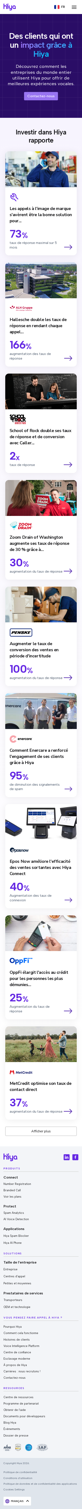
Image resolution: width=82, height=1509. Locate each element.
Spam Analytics (13, 1212)
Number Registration (17, 1184)
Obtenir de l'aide (14, 1410)
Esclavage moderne (16, 1358)
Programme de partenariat (21, 1403)
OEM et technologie (16, 1307)
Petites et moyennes (17, 1283)
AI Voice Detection (16, 1219)
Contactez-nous (14, 1377)
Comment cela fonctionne (20, 1333)
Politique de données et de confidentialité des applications (40, 1483)
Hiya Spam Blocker (16, 1235)
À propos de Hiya (15, 1365)
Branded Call (12, 1190)
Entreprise (10, 1269)
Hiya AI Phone (12, 1242)
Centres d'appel (14, 1276)
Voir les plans (12, 1196)
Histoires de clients (16, 1339)
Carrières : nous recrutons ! (21, 1371)
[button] (59, 7)
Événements (11, 1429)
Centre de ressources (18, 1397)
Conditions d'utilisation (17, 1478)
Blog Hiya (9, 1422)
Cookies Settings (14, 1489)
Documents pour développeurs (24, 1416)
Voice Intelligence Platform (21, 1346)
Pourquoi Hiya (12, 1326)
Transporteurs (12, 1300)
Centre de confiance (17, 1352)
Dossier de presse (15, 1435)
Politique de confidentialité (20, 1472)
